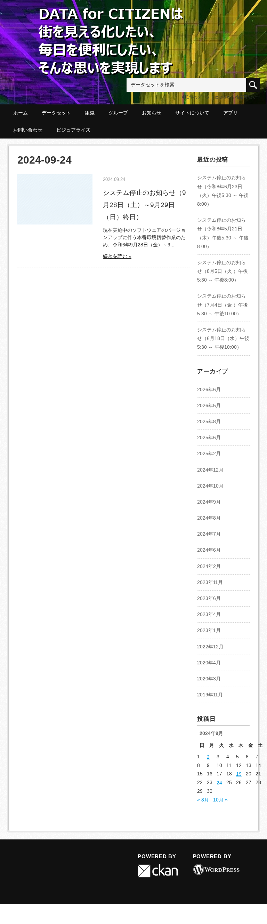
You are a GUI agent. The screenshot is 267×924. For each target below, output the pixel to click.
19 (239, 774)
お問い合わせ (27, 130)
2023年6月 (209, 598)
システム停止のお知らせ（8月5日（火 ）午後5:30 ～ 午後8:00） (222, 271)
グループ (118, 113)
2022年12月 (210, 646)
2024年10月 (210, 486)
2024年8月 (209, 518)
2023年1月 (209, 630)
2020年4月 (209, 662)
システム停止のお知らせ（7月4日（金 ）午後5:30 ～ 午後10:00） (222, 304)
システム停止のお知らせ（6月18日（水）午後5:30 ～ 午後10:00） (223, 338)
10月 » (220, 800)
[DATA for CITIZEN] (111, 18)
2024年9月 (209, 502)
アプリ (230, 113)
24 (219, 782)
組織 (90, 113)
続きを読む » (117, 256)
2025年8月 (209, 421)
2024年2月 (209, 566)
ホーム (20, 113)
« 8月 (203, 800)
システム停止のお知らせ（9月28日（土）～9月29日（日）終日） (144, 205)
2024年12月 (210, 470)
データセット (56, 113)
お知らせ (151, 113)
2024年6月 (209, 550)
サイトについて (192, 113)
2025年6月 (209, 437)
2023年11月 (210, 582)
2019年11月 (210, 694)
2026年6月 (209, 389)
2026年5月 (209, 405)
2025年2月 (209, 453)
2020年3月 (209, 678)
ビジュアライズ (73, 130)
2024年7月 (209, 534)
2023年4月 (209, 614)
